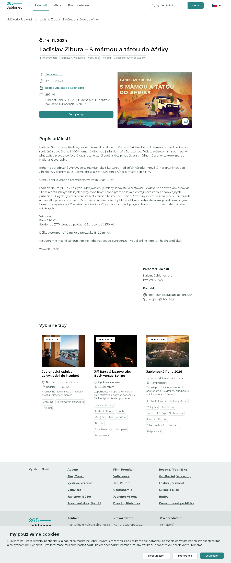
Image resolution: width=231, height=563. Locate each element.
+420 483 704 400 (161, 299)
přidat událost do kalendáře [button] (64, 87)
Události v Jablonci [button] (19, 19)
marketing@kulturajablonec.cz (170, 294)
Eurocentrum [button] (54, 74)
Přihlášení (167, 524)
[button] (196, 5)
